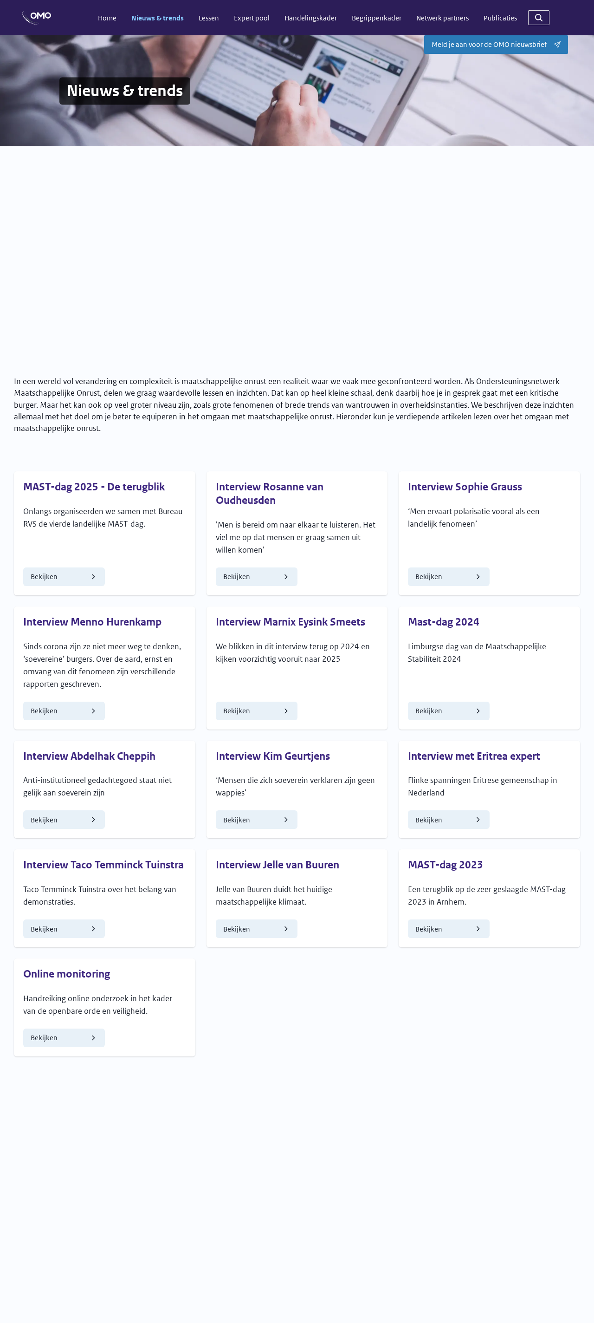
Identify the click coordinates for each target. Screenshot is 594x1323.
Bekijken (67, 578)
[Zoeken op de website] (538, 17)
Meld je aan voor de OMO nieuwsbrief (489, 44)
